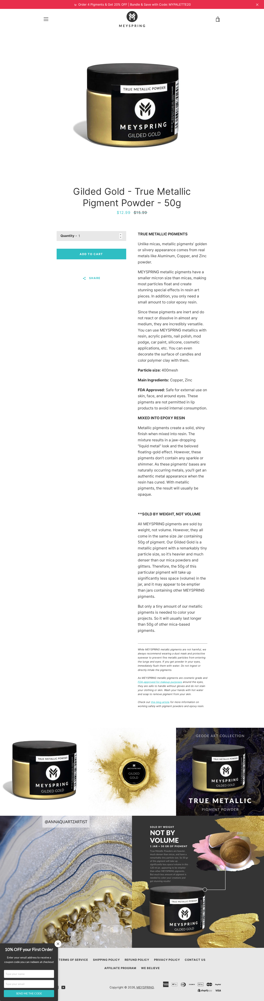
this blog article (160, 702)
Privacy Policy (167, 959)
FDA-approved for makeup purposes (160, 681)
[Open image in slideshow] (132, 107)
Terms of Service (73, 959)
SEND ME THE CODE (29, 993)
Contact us (195, 959)
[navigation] (46, 19)
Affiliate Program (120, 968)
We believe (150, 968)
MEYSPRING (145, 987)
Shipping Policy (106, 959)
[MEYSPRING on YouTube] (63, 987)
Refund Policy (137, 959)
